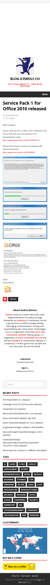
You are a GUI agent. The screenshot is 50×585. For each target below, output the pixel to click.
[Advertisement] (25, 27)
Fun (31, 479)
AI (5, 464)
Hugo (39, 580)
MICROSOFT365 (10, 490)
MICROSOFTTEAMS (29, 490)
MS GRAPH (8, 495)
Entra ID (38, 474)
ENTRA (27, 474)
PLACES (7, 500)
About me (15, 576)
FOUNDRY (21, 479)
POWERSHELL (20, 500)
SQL (20, 505)
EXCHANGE (8, 479)
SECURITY (34, 500)
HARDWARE (9, 484)
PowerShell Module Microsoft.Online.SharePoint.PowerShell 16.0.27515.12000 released (20, 442)
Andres (9, 314)
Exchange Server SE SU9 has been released (22, 404)
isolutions (21, 320)
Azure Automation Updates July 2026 (19, 418)
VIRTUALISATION (11, 515)
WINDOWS (34, 515)
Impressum (25, 576)
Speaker (16, 340)
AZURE (12, 464)
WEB (24, 515)
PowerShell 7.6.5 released (14, 409)
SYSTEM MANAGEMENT (14, 510)
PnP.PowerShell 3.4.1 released (16, 399)
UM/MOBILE (33, 510)
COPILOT (32, 464)
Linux (30, 484)
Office (13, 299)
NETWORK (21, 495)
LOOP (39, 484)
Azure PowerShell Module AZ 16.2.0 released (23, 422)
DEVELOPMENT (10, 469)
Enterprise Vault (12, 474)
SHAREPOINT (9, 505)
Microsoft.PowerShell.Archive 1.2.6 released (22, 413)
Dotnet (24, 469)
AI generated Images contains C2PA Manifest (23, 427)
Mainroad (22, 582)
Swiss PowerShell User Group (32, 337)
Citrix (22, 464)
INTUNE (21, 484)
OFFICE (32, 495)
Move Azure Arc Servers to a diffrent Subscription (25, 450)
